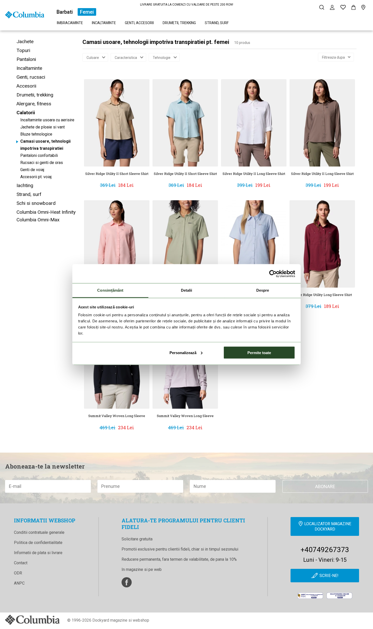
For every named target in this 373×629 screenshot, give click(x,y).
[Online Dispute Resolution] (339, 595)
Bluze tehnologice (36, 134)
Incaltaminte (104, 23)
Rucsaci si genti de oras (41, 162)
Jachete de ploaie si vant (42, 127)
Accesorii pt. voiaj (36, 176)
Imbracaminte (70, 23)
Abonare (325, 486)
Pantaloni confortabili (39, 155)
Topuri (23, 50)
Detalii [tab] (186, 290)
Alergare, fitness (33, 104)
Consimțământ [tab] (110, 290)
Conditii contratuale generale (39, 532)
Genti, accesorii (139, 23)
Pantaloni (26, 59)
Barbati (65, 12)
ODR (18, 573)
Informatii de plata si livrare (38, 552)
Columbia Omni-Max (37, 220)
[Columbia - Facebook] (127, 582)
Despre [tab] (262, 290)
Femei (87, 12)
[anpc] (310, 595)
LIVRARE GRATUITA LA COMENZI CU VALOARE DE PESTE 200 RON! (186, 4)
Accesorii (26, 86)
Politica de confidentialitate (38, 542)
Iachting (24, 185)
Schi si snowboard (36, 203)
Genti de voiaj (32, 169)
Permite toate (259, 352)
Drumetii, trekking (179, 23)
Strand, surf (217, 23)
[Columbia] (24, 14)
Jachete (24, 41)
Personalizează (182, 352)
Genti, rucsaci (30, 77)
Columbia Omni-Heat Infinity (46, 212)
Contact (20, 562)
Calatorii (25, 112)
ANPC (19, 583)
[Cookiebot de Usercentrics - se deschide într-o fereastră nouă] (273, 273)
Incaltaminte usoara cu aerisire (47, 120)
